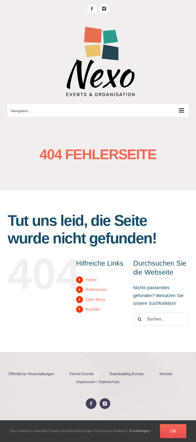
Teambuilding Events (126, 374)
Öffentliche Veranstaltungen (31, 374)
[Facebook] (91, 403)
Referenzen (96, 289)
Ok (173, 431)
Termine (165, 374)
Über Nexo (95, 299)
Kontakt (93, 309)
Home (91, 280)
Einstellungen (139, 431)
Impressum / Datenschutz (98, 382)
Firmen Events (81, 374)
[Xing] (105, 403)
